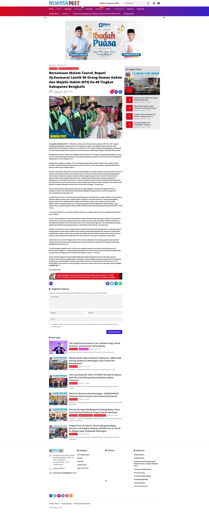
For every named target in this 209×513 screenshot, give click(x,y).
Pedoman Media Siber (142, 469)
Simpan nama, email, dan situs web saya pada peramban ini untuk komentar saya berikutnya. (84, 325)
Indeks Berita (139, 455)
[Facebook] (108, 283)
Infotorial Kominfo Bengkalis (68, 68)
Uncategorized (83, 455)
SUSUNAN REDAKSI (141, 479)
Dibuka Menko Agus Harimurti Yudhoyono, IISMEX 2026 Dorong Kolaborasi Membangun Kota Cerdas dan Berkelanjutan (95, 361)
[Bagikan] (120, 92)
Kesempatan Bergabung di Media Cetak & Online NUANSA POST (146, 463)
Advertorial (53, 68)
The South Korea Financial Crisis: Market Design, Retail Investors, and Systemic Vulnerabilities (94, 344)
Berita (79, 458)
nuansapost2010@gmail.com (65, 473)
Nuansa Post (58, 91)
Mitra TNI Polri (82, 468)
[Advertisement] (104, 498)
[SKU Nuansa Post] (64, 3)
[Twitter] (112, 283)
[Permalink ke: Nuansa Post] (51, 92)
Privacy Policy (139, 473)
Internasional (83, 349)
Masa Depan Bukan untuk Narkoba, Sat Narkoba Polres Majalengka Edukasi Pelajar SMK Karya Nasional (146, 107)
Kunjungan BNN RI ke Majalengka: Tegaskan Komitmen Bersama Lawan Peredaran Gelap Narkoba (144, 123)
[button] (148, 3)
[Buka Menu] (158, 3)
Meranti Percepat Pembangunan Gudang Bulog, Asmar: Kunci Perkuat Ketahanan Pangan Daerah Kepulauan (95, 410)
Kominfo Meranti (99, 415)
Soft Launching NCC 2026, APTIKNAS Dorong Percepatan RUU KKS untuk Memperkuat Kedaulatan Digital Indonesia (95, 377)
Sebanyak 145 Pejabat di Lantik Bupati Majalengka (146, 99)
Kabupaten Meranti (85, 415)
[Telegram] (116, 283)
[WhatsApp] (120, 283)
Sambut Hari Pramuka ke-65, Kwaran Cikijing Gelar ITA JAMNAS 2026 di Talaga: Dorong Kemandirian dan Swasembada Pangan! (146, 115)
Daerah (80, 461)
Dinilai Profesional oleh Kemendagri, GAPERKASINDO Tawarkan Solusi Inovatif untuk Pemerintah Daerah (94, 395)
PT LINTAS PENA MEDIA (142, 476)
